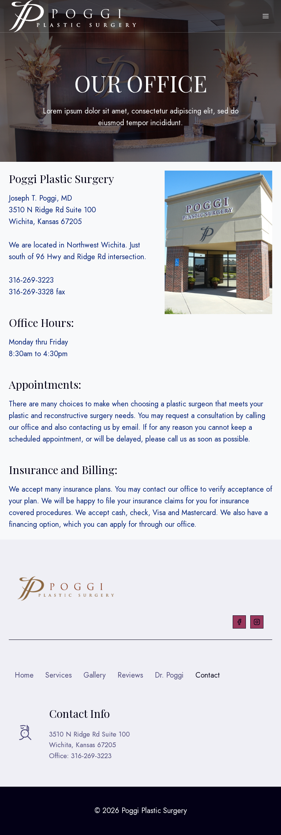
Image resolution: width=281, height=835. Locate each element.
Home (24, 675)
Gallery (94, 675)
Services (58, 675)
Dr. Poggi (169, 675)
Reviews (130, 675)
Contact (207, 675)
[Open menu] (265, 16)
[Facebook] (239, 622)
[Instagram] (256, 622)
